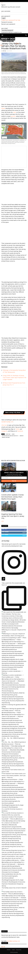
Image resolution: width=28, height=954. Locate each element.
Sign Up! (14, 480)
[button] (14, 473)
